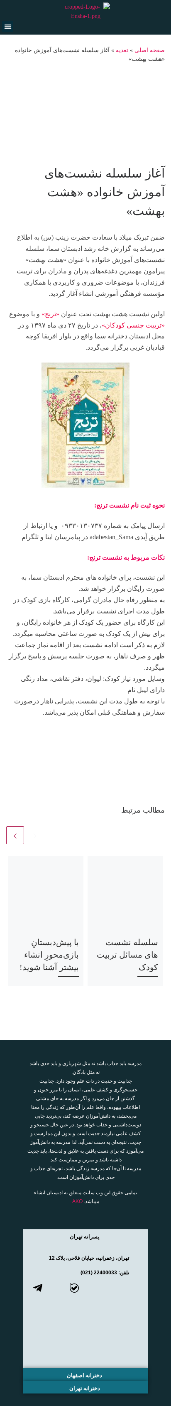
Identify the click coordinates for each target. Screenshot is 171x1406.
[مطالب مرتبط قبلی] (35, 835)
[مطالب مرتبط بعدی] (15, 835)
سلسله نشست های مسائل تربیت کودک (127, 955)
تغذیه (122, 50)
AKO (77, 1201)
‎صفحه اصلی (149, 50)
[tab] (85, 1235)
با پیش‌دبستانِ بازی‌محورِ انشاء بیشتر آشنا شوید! (49, 955)
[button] (7, 26)
